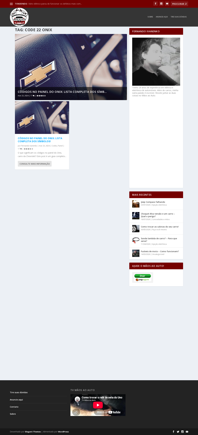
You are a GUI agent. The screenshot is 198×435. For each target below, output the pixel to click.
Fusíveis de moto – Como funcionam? (160, 251)
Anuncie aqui (162, 17)
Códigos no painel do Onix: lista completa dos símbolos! (40, 140)
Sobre (150, 17)
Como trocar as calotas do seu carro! (160, 226)
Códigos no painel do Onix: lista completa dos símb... (62, 92)
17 (31, 95)
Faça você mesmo (159, 229)
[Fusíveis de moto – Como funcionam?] (135, 253)
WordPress (63, 431)
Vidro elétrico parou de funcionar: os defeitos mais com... (55, 3)
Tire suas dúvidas (179, 17)
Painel (60, 146)
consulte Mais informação (35, 163)
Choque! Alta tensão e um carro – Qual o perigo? (158, 215)
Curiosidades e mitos (161, 219)
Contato (14, 406)
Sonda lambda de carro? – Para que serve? (159, 239)
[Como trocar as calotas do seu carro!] (135, 228)
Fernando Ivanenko (29, 146)
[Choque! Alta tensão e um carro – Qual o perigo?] (135, 215)
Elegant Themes (33, 431)
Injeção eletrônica (159, 205)
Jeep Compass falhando (153, 202)
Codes (54, 146)
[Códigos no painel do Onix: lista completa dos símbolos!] (42, 117)
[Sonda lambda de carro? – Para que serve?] (135, 240)
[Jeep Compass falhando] (135, 204)
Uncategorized (158, 254)
